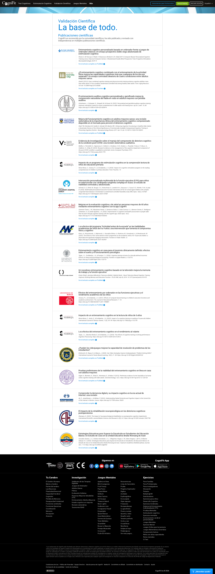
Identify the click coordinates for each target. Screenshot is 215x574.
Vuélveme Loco (103, 506)
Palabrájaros (125, 531)
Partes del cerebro (52, 486)
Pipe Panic (101, 489)
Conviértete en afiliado (118, 564)
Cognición (49, 496)
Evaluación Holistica (79, 493)
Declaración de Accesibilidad (55, 567)
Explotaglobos (126, 496)
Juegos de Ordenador (79, 486)
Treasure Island (103, 501)
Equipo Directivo (79, 564)
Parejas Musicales (104, 528)
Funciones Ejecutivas (53, 506)
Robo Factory (102, 496)
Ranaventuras (126, 481)
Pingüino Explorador (128, 489)
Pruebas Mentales (149, 510)
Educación (147, 489)
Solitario (101, 494)
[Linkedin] (111, 466)
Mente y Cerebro (52, 484)
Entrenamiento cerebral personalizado (151, 519)
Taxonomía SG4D (78, 507)
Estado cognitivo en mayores (82, 502)
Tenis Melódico (103, 521)
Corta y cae (125, 521)
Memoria (49, 511)
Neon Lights (102, 504)
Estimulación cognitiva (151, 513)
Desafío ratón (125, 516)
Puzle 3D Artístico (104, 533)
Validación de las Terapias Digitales (81, 482)
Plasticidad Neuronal (53, 491)
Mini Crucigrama (104, 484)
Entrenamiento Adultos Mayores (83, 500)
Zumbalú (124, 494)
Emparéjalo (102, 511)
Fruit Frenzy (102, 486)
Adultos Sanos (77, 488)
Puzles (123, 486)
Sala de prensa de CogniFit (94, 564)
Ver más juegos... (127, 533)
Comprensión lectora (150, 532)
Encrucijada (125, 499)
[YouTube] (101, 466)
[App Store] (160, 466)
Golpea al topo (126, 528)
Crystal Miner (102, 491)
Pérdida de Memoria (53, 499)
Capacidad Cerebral (53, 494)
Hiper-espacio (126, 501)
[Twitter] (96, 466)
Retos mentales (148, 537)
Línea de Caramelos (128, 484)
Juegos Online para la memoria (154, 527)
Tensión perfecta (127, 518)
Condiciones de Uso (52, 564)
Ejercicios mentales (150, 515)
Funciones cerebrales (53, 504)
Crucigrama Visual (104, 509)
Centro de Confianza (72, 567)
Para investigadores (150, 486)
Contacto (147, 564)
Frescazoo (124, 504)
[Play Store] (143, 466)
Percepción (50, 514)
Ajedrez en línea (103, 481)
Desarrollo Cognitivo (150, 501)
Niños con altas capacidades (153, 534)
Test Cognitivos (24, 3)
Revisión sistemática (79, 505)
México (50, 570)
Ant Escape (102, 499)
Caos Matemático (104, 516)
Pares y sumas (126, 511)
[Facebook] (91, 466)
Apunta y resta (126, 514)
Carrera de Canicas (104, 518)
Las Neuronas (51, 489)
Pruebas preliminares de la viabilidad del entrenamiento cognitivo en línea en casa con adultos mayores (114, 371)
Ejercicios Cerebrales (150, 504)
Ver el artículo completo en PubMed (90, 64)
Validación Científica (62, 3)
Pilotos (74, 491)
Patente (146, 491)
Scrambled (101, 523)
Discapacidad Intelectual (55, 501)
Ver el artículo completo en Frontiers (90, 88)
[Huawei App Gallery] (127, 466)
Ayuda (153, 564)
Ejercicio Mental (149, 525)
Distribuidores (148, 496)
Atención (49, 516)
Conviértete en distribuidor (134, 564)
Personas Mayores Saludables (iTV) (83, 496)
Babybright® (148, 494)
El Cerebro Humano (53, 481)
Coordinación (51, 509)
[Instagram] (106, 466)
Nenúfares (124, 526)
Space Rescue (103, 514)
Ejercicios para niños (150, 499)
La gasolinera (125, 509)
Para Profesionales (150, 484)
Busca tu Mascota (104, 526)
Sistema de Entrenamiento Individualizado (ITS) (152, 507)
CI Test (145, 539)
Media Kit (107, 564)
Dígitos (123, 491)
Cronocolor (102, 531)
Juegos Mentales (149, 522)
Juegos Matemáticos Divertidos (154, 529)
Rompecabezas (126, 506)
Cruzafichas (125, 523)
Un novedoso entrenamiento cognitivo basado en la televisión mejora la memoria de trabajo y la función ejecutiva (114, 271)
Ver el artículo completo (86, 110)
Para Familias (148, 481)
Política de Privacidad (66, 564)
